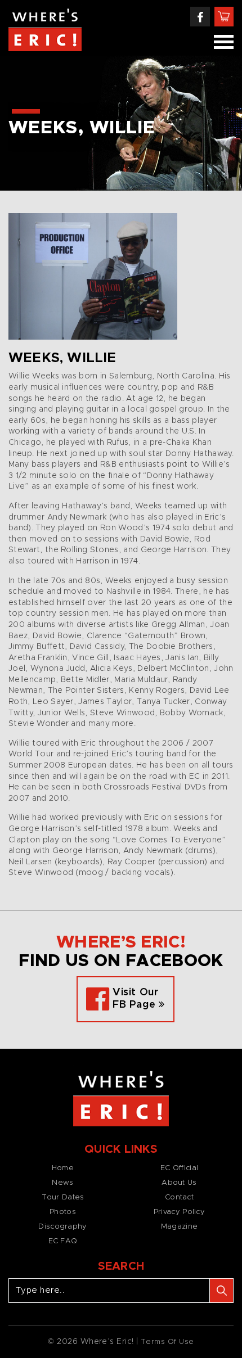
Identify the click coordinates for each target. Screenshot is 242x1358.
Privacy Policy (179, 1212)
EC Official (179, 1168)
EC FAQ (63, 1241)
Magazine (179, 1226)
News (62, 1182)
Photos (63, 1212)
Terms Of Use (167, 1342)
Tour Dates (63, 1197)
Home (63, 1168)
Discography (62, 1226)
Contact (179, 1197)
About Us (179, 1182)
